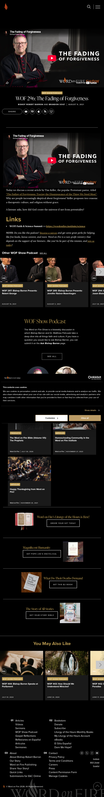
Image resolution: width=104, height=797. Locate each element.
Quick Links (16, 772)
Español (96, 766)
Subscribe (60, 728)
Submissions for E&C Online (25, 776)
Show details (90, 410)
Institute (96, 759)
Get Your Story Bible (42, 615)
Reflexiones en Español (28, 740)
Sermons (20, 728)
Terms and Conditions (61, 761)
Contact (53, 753)
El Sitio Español (62, 743)
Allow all (85, 418)
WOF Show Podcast (52, 93)
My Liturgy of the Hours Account (72, 736)
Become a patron (48, 232)
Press (52, 768)
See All (43, 253)
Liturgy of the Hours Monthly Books (73, 732)
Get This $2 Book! (63, 584)
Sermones (21, 747)
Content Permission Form (63, 772)
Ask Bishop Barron (50, 343)
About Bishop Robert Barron (25, 757)
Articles (19, 720)
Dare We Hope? (63, 747)
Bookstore (60, 720)
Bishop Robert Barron (30, 104)
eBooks (58, 740)
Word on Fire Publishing (23, 764)
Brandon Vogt (57, 104)
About (13, 753)
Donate (58, 724)
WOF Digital (94, 762)
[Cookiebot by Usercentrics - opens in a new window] (90, 378)
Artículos (20, 743)
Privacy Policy (56, 757)
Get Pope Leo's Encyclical (42, 554)
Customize (50, 418)
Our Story (15, 761)
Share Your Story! (19, 768)
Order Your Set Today (63, 523)
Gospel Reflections (25, 736)
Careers (53, 764)
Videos (19, 724)
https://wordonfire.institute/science (65, 226)
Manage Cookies (58, 776)
